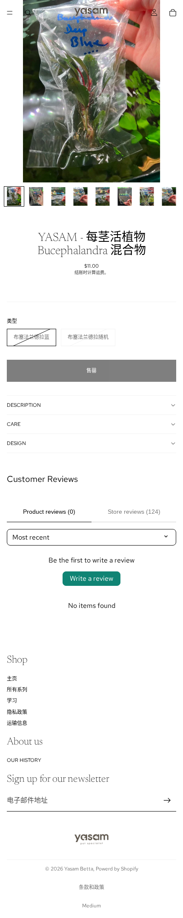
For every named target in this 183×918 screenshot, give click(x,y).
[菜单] (10, 12)
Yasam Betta (78, 868)
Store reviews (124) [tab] (134, 511)
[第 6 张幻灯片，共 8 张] (124, 196)
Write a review (91, 578)
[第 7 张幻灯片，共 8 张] (146, 196)
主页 (12, 678)
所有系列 (17, 689)
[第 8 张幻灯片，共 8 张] (169, 196)
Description (24, 405)
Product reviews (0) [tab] (49, 511)
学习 (12, 700)
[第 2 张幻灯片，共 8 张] (36, 196)
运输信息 (17, 723)
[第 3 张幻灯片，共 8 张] (58, 196)
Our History (24, 760)
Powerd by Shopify (117, 868)
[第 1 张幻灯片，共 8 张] (14, 196)
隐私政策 (17, 712)
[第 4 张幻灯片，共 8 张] (80, 196)
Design (16, 443)
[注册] (167, 800)
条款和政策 (91, 887)
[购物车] (172, 12)
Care (13, 424)
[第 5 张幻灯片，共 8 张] (102, 196)
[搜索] (28, 12)
